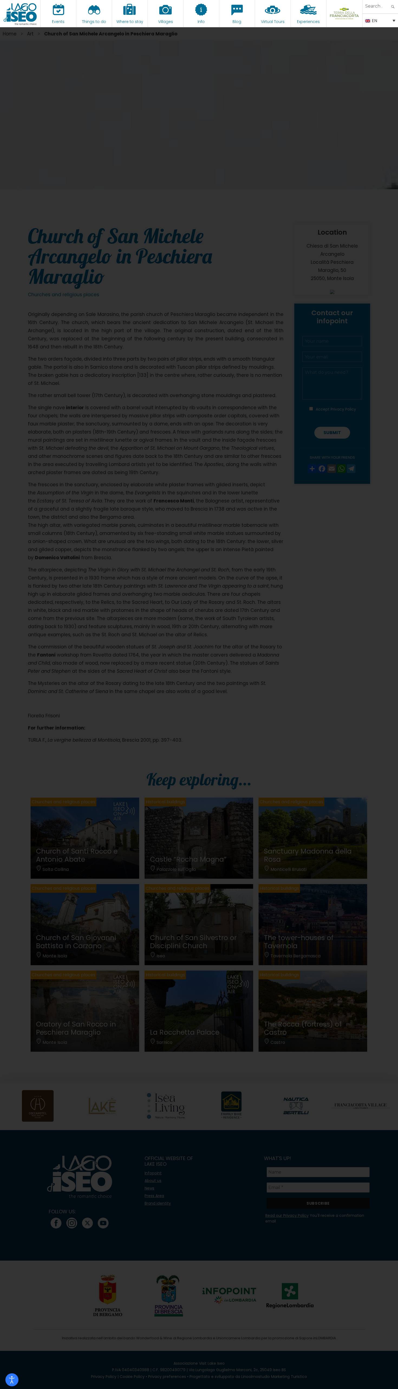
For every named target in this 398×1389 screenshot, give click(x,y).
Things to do (94, 21)
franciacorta (344, 21)
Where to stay (129, 21)
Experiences (308, 21)
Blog (237, 21)
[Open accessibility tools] (11, 1379)
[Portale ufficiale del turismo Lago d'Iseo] (20, 13)
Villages (165, 21)
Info (201, 21)
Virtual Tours (273, 21)
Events (58, 21)
